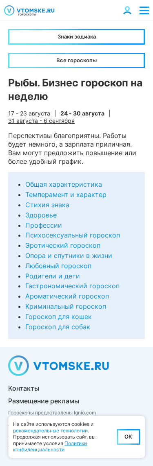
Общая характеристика (63, 184)
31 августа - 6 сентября (41, 120)
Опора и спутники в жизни (68, 255)
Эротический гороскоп (62, 245)
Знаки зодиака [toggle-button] (77, 36)
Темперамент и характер (65, 194)
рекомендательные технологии (50, 431)
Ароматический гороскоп (67, 296)
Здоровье (41, 215)
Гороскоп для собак (57, 327)
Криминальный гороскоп (65, 306)
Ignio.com (85, 412)
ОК (128, 436)
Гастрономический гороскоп (72, 286)
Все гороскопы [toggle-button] (76, 60)
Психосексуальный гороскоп (72, 235)
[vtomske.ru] (29, 10)
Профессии (43, 225)
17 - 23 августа (29, 113)
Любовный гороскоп (58, 266)
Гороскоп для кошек (58, 316)
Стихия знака (47, 205)
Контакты (23, 388)
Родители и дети (52, 276)
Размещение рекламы (43, 401)
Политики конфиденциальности (50, 446)
